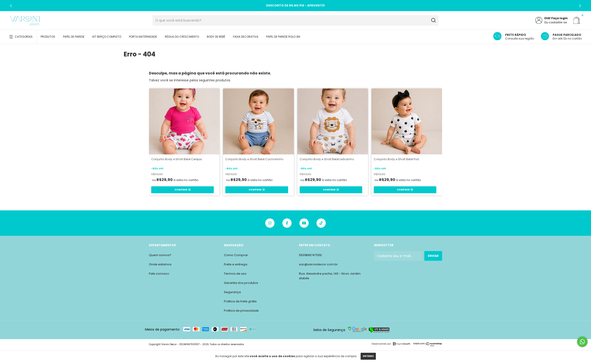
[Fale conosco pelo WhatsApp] (582, 342)
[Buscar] (433, 20)
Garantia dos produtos (241, 283)
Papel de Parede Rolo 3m (283, 37)
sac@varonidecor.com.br (318, 264)
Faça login (559, 18)
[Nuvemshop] (427, 345)
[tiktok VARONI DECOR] (321, 223)
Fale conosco (159, 273)
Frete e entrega (235, 264)
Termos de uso (235, 273)
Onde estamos (160, 264)
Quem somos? (160, 255)
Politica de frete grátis (240, 301)
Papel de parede (73, 37)
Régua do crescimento (182, 37)
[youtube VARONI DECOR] (304, 223)
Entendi (368, 356)
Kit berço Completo (106, 37)
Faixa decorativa (245, 37)
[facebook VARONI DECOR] (287, 223)
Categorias (24, 37)
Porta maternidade (143, 37)
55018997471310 (310, 255)
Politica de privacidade (241, 310)
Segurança (232, 292)
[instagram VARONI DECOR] (269, 223)
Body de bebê (216, 37)
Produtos (48, 37)
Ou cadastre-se (555, 22)
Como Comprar (236, 255)
